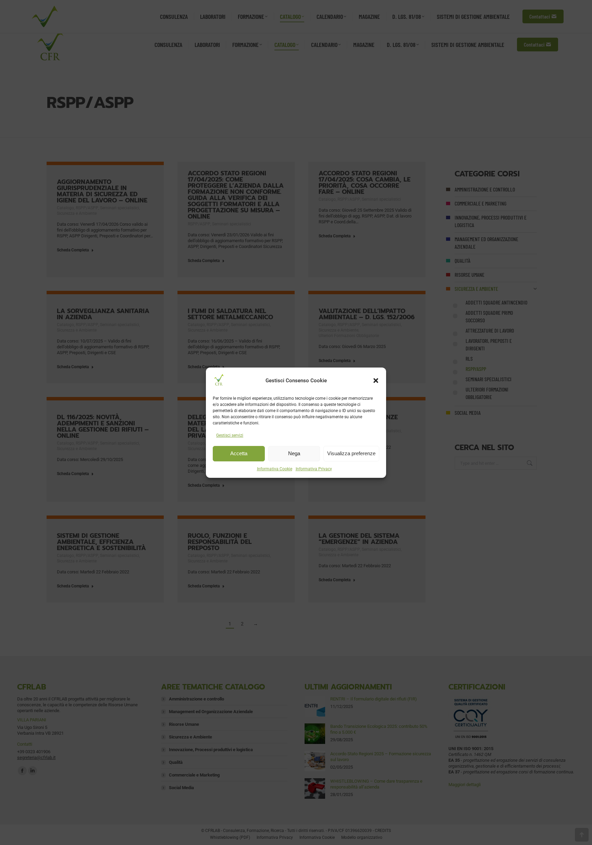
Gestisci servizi (229, 435)
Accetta (238, 453)
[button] (375, 380)
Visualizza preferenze (351, 453)
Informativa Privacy (314, 469)
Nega (294, 453)
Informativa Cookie (274, 469)
